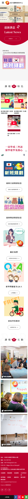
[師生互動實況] (14, 430)
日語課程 (3, 473)
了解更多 (10, 38)
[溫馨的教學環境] (14, 396)
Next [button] (25, 14)
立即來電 (7, 497)
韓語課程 (9, 473)
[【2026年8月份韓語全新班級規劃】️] (14, 63)
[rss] (9, 489)
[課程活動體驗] (14, 362)
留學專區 (3, 477)
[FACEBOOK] (16, 497)
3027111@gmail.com (10, 462)
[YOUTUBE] (22, 497)
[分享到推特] (2, 489)
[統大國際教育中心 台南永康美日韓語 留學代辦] (14, 3)
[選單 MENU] (3, 2)
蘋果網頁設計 (8, 485)
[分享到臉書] (5, 489)
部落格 (9, 477)
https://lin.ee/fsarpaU (13, 465)
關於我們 (23, 477)
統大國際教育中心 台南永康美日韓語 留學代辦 (13, 469)
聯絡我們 (3, 479)
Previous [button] (1, 14)
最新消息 (16, 477)
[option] (14, 14)
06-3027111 (7, 460)
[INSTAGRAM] (19, 497)
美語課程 (16, 473)
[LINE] (26, 497)
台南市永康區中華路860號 (11, 457)
